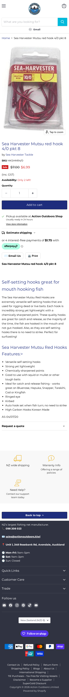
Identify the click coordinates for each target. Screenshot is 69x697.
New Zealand (33, 620)
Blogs (36, 668)
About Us (49, 668)
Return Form (50, 664)
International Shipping (32, 672)
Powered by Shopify (34, 690)
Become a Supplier (41, 679)
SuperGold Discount (34, 683)
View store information (16, 224)
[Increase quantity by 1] (33, 193)
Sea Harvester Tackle (19, 154)
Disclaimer (19, 679)
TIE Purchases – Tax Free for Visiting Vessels (32, 676)
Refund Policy (31, 664)
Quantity (7, 185)
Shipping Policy (20, 668)
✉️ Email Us (12, 256)
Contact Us (13, 664)
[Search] (62, 22)
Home (6, 38)
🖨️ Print (33, 255)
